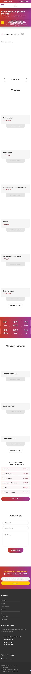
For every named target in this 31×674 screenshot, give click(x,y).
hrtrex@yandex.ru (8, 639)
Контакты (4, 619)
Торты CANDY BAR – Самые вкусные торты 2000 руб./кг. (16, 25)
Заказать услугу (16, 126)
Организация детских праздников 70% (17, 22)
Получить (16, 583)
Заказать (15, 498)
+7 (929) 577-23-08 (23, 1)
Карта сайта (4, 667)
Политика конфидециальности (9, 669)
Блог (2, 613)
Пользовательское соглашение (9, 671)
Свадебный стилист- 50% (17, 20)
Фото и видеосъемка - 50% (16, 23)
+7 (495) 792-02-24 (7, 1)
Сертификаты (5, 606)
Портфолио (4, 616)
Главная (3, 600)
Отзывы (3, 610)
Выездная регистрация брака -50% (17, 21)
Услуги (3, 603)
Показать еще (15, 305)
